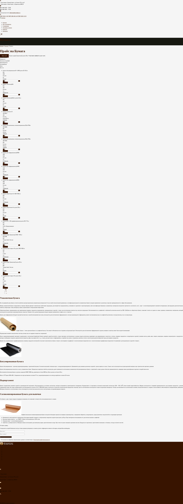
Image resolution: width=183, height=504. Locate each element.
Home (1, 46)
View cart (4, 56)
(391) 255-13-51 (22, 16)
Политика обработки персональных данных (13, 458)
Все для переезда (7, 24)
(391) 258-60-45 (13, 16)
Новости (5, 29)
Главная (5, 448)
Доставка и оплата (7, 28)
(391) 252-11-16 (4, 16)
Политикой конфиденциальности (42, 440)
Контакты (5, 31)
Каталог (5, 22)
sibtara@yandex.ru (15, 13)
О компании (6, 26)
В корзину (5, 82)
